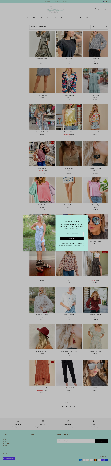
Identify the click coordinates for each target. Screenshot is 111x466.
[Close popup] (86, 216)
